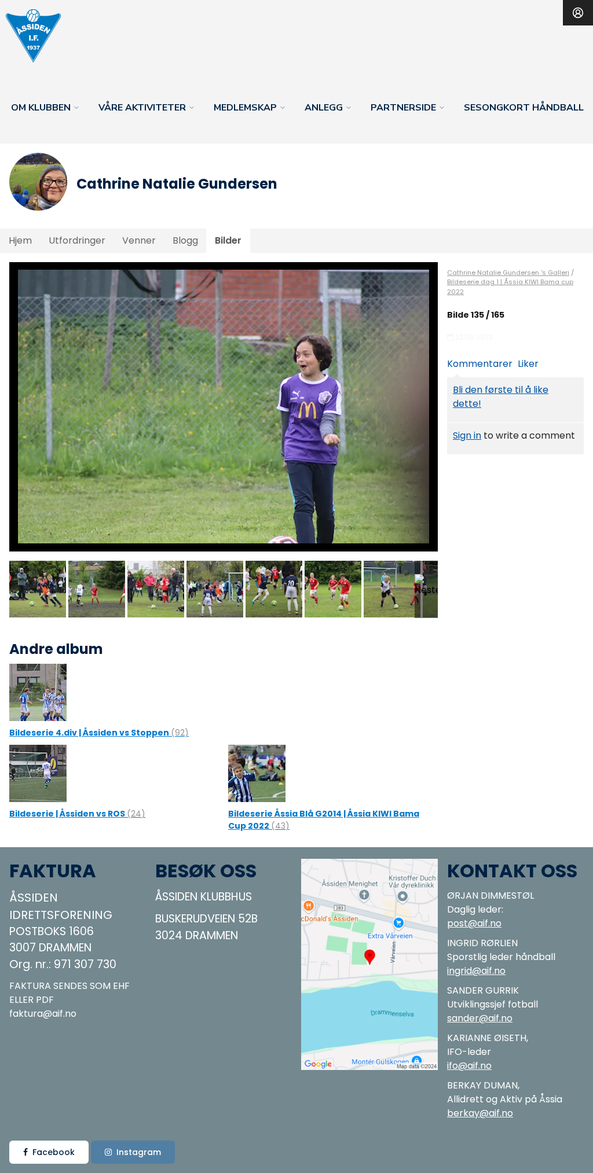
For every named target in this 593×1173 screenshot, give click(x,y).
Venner (139, 240)
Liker (528, 363)
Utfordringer (77, 240)
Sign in (467, 435)
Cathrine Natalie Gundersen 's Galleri (508, 272)
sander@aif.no (480, 1018)
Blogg (185, 240)
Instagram (138, 1152)
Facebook (53, 1152)
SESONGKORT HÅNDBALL (524, 107)
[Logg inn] (578, 12)
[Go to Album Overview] (38, 691)
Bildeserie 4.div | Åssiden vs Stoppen (99, 732)
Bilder (228, 240)
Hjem (20, 240)
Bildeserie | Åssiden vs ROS (77, 813)
